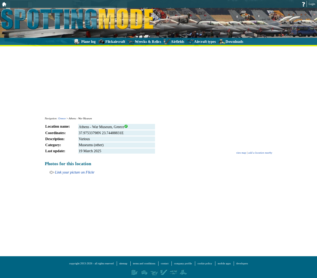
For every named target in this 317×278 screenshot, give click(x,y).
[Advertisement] (158, 81)
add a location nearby (260, 152)
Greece (62, 118)
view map (241, 152)
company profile (183, 263)
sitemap (123, 263)
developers (242, 263)
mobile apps (224, 263)
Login (312, 4)
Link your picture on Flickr (74, 172)
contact (164, 263)
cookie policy (204, 263)
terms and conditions (144, 263)
